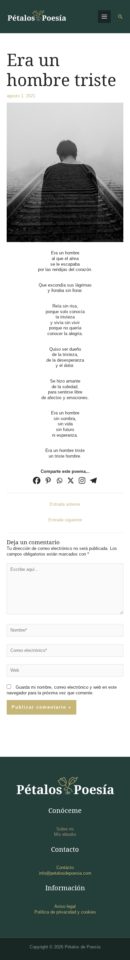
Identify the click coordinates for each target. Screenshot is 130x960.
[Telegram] (93, 480)
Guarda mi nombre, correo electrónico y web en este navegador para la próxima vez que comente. (62, 690)
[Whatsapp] (59, 480)
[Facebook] (37, 480)
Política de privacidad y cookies (65, 912)
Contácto (65, 867)
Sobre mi (65, 829)
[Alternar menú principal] (104, 16)
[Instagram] (82, 480)
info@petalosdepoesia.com (65, 873)
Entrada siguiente (65, 519)
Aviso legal (65, 906)
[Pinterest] (48, 480)
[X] (71, 480)
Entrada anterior (65, 504)
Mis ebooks (65, 834)
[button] (120, 17)
